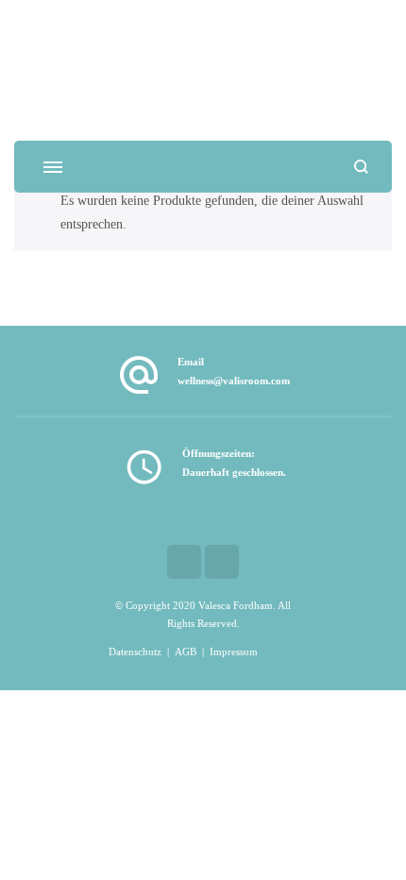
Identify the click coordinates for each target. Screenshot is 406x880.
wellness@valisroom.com (234, 381)
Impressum (234, 652)
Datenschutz (135, 652)
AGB (185, 652)
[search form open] (361, 166)
